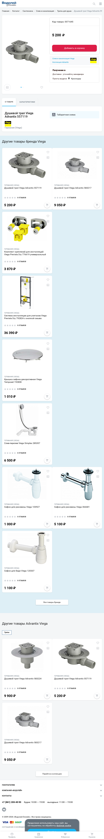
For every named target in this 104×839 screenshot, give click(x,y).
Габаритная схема (66, 114)
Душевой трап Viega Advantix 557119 (22, 188)
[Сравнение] (39, 835)
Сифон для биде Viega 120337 (19, 570)
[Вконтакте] (4, 809)
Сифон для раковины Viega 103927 (22, 507)
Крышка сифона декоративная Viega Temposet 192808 (23, 380)
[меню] (100, 4)
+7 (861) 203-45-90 (11, 802)
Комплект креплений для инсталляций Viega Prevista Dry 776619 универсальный (25, 253)
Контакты (6, 796)
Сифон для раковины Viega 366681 (72, 507)
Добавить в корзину (74, 48)
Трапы (6, 632)
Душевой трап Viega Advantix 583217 (72, 188)
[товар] (27, 165)
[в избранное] (41, 87)
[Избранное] (65, 835)
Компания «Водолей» (12, 790)
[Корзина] (92, 835)
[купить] (47, 205)
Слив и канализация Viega (63, 59)
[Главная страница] (9, 4)
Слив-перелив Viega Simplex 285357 (22, 443)
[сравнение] (7, 87)
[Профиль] (12, 835)
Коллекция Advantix (60, 62)
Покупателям (8, 785)
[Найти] (94, 4)
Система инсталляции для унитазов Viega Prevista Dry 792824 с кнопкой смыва (25, 317)
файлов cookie (63, 825)
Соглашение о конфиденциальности (19, 827)
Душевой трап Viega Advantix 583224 (22, 678)
